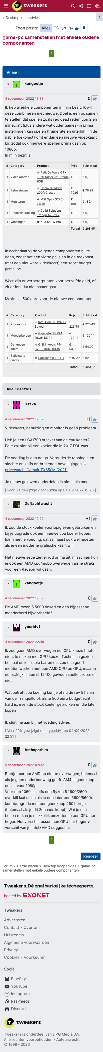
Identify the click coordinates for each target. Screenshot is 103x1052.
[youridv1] (16, 627)
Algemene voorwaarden (26, 942)
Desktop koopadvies (23, 17)
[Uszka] (16, 405)
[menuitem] (73, 6)
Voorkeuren (35, 957)
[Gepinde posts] (84, 28)
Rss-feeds (20, 1001)
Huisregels (14, 934)
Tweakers (12, 1034)
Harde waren (27, 866)
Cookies (12, 957)
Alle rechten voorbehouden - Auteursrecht (42, 1039)
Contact (11, 927)
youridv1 (32, 626)
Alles (46, 27)
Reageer (90, 856)
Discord (18, 1008)
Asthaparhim (36, 749)
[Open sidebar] (99, 16)
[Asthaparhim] (16, 751)
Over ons (32, 927)
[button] (6, 6)
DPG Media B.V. (66, 1034)
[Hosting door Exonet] (27, 896)
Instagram (20, 993)
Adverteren (14, 919)
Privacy (11, 949)
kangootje (33, 83)
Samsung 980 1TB (51, 358)
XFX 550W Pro (50, 222)
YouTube (19, 986)
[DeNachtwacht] (16, 504)
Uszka (30, 404)
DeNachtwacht (38, 503)
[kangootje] (16, 84)
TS (56, 27)
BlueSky (18, 978)
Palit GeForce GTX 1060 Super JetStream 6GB (52, 177)
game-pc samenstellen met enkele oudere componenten (49, 868)
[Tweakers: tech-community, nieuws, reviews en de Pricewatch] (29, 6)
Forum (7, 866)
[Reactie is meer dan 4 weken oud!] (24, 98)
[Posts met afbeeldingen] (64, 28)
